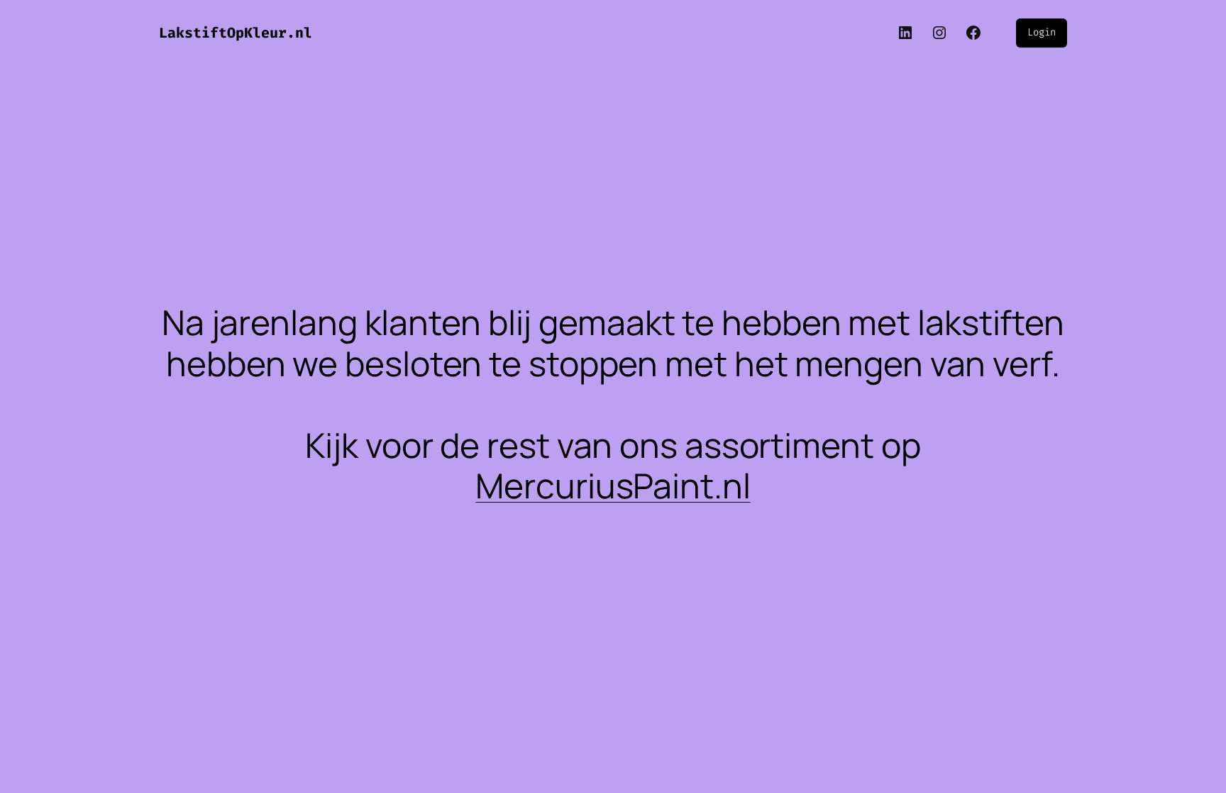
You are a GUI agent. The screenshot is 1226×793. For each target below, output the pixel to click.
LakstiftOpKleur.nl (235, 32)
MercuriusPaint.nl (612, 485)
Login (1041, 32)
